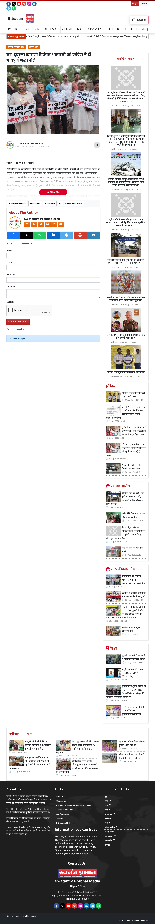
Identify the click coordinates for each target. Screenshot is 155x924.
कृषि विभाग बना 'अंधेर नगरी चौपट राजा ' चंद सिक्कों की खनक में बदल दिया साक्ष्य (134, 431)
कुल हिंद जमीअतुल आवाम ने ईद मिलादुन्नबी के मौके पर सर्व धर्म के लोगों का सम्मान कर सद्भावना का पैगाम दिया (125, 612)
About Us (60, 796)
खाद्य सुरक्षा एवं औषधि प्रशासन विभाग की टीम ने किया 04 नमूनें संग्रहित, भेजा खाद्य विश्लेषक (77, 747)
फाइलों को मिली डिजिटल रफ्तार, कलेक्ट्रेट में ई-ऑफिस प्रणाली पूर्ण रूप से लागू (97, 36)
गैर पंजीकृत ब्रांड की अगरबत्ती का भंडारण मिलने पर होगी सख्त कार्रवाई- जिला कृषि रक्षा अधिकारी (125, 533)
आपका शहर (33, 47)
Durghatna (50, 203)
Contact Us (61, 801)
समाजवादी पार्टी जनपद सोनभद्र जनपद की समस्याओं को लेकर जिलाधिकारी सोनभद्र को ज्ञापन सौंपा (77, 766)
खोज (145, 3)
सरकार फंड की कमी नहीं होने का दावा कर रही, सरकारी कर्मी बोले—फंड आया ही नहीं (125, 261)
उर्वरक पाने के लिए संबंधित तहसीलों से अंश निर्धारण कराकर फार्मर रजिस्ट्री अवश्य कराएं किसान (125, 412)
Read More (53, 192)
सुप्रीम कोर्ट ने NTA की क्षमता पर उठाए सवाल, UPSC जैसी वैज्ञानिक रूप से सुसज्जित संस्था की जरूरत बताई (125, 222)
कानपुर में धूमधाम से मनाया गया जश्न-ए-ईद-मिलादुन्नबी (134, 595)
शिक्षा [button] (79, 29)
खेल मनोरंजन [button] (130, 29)
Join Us (59, 818)
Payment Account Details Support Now (73, 805)
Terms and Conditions (66, 810)
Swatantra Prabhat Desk (42, 219)
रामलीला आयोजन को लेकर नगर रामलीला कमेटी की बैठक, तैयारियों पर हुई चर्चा (126, 298)
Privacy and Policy (64, 823)
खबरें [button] (37, 29)
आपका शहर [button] (50, 29)
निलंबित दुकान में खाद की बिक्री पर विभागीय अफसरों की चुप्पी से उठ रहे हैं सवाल (126, 450)
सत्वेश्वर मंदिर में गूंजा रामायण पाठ (131, 629)
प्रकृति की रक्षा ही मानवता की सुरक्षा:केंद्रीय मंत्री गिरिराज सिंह (133, 673)
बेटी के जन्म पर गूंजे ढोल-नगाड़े (133, 550)
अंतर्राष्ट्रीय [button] (146, 29)
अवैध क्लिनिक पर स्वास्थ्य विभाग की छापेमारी (133, 515)
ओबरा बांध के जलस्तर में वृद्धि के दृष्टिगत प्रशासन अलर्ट (131, 756)
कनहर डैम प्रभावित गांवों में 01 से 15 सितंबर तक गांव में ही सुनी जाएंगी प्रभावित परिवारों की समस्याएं (30, 763)
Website (10, 274)
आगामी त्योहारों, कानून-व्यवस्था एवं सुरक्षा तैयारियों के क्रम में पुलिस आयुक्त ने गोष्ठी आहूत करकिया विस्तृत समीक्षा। (126, 182)
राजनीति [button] (107, 845)
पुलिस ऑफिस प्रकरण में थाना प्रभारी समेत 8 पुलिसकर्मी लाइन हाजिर (125, 336)
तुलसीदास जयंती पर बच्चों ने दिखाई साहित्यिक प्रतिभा (133, 657)
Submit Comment (18, 322)
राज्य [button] (27, 29)
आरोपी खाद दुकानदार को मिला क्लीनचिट (126, 372)
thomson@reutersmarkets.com (71, 853)
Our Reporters (62, 814)
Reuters (59, 836)
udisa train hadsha (74, 203)
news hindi (35, 203)
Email (9, 262)
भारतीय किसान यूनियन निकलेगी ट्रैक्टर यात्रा (132, 467)
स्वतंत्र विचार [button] (113, 29)
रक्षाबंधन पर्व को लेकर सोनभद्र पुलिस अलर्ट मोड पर (132, 743)
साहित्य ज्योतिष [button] (95, 29)
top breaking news (18, 203)
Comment (11, 286)
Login (135, 3)
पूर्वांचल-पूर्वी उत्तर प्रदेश (16, 47)
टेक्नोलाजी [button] (67, 29)
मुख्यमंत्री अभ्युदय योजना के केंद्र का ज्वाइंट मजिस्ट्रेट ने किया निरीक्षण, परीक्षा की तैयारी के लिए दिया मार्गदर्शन (126, 692)
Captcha (10, 301)
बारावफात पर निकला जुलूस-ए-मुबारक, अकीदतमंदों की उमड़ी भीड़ (133, 579)
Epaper (141, 19)
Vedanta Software (140, 921)
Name (9, 250)
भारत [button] (16, 29)
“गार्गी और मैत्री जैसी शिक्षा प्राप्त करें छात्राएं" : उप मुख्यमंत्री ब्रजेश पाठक (133, 710)
